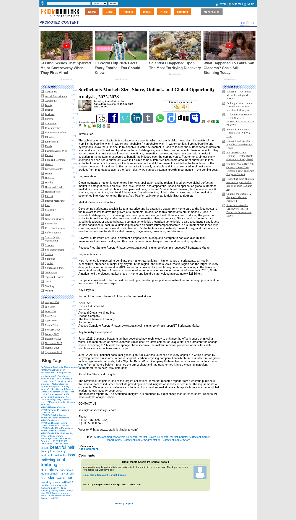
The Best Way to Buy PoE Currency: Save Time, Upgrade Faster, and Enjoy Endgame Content (240, 169)
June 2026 (50, 311)
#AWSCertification (50, 420)
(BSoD (44, 448)
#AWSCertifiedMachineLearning (57, 433)
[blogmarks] (85, 126)
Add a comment (88, 448)
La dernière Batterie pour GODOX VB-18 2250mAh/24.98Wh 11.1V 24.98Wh (240, 119)
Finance (49, 155)
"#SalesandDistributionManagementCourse (63, 367)
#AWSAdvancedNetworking (55, 410)
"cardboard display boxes (55, 377)
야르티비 (54, 498)
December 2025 (53, 338)
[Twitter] (125, 122)
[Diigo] (171, 122)
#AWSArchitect (48, 412)
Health (48, 173)
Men (47, 214)
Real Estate (51, 223)
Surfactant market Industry (172, 437)
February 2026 (53, 329)
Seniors (49, 254)
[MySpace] (195, 122)
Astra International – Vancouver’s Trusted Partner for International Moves (239, 210)
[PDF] (109, 126)
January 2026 (52, 334)
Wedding (49, 286)
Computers (51, 123)
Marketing (50, 209)
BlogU (92, 12)
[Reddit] (101, 122)
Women (49, 290)
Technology (51, 272)
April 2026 (51, 320)
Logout (129, 503)
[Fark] (80, 126)
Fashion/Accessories (56, 150)
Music (164, 12)
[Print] (104, 126)
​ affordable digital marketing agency (54, 486)
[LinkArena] (90, 126)
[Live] (204, 122)
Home (223, 3)
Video (109, 12)
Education (50, 137)
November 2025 (53, 343)
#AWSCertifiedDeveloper (53, 430)
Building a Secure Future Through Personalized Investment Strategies (239, 106)
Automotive (51, 100)
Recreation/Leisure (55, 228)
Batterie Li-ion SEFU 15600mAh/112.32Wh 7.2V (238, 133)
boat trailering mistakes (53, 464)
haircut (64, 473)
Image (147, 12)
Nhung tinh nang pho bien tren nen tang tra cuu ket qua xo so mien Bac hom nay (240, 184)
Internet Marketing (55, 200)
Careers (49, 118)
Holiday (49, 182)
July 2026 (50, 306)
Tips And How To (54, 277)
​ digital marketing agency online (53, 489)
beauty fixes (48, 451)
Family (48, 146)
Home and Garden (54, 187)
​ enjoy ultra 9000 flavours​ (57, 491)
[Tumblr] (148, 122)
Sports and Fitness (55, 267)
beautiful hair (62, 447)
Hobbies (49, 178)
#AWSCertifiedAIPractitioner (55, 425)
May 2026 (50, 316)
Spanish (49, 263)
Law (47, 205)
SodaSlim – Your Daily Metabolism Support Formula (238, 95)
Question (182, 12)
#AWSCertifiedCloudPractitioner (57, 428)
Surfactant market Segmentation (142, 440)
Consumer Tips (53, 128)
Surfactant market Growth (141, 437)
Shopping (50, 258)
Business (50, 114)
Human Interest (53, 191)
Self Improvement (54, 249)
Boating (49, 109)
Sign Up (236, 3)
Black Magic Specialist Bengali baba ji (104, 475)
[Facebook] (113, 122)
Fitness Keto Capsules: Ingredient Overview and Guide (239, 144)
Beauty (48, 105)
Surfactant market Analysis (109, 437)
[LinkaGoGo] (95, 126)
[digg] (183, 122)
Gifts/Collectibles (54, 168)
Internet (49, 196)
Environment (52, 141)
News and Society (54, 218)
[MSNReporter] (208, 122)
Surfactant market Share (176, 440)
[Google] (213, 122)
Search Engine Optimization (52, 238)
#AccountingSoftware (52, 436)
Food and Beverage (55, 159)
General (49, 164)
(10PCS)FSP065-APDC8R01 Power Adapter (54, 442)
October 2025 (52, 347)
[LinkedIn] (136, 122)
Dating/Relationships (56, 132)
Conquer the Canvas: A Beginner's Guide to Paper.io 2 (238, 197)
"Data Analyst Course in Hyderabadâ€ (53, 371)
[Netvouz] (99, 126)
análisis (45, 485)
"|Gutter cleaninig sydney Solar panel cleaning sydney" (55, 386)
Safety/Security (53, 232)
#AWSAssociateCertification (55, 417)
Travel (48, 281)
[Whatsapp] (160, 122)
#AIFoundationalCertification (60, 402)
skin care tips (60, 477)
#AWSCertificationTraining (54, 423)
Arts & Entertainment (56, 96)
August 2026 (52, 302)
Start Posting (212, 12)
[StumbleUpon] (218, 122)
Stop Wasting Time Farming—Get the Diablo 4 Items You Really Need (239, 156)
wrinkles (67, 482)
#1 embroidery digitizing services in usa (56, 399)
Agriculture (51, 91)
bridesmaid (66, 470)
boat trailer (60, 455)
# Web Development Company (55, 395)
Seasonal (49, 245)
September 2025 (53, 352)
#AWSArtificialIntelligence (54, 415)
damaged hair (49, 473)
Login (250, 3)
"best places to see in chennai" (56, 374)
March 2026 (51, 325)
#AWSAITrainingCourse (53, 407)
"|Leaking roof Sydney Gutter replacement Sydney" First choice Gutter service (57, 391)
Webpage (127, 12)
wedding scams (50, 482)
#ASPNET (46, 404)
